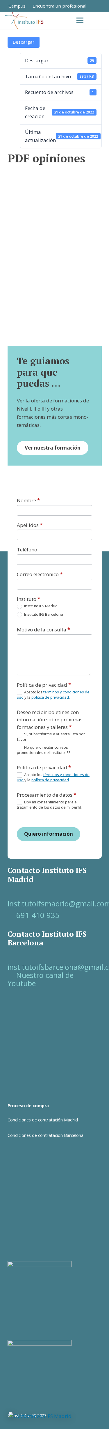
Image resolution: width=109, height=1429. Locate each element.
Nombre (28, 500)
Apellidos (29, 525)
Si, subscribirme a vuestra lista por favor (51, 737)
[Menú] (79, 20)
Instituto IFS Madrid (40, 605)
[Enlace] (100, 6)
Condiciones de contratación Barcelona (45, 1135)
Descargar (23, 42)
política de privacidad (50, 697)
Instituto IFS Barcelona (43, 614)
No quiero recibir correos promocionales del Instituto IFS (44, 750)
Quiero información (48, 833)
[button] (100, 20)
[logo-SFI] (24, 20)
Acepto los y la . (53, 695)
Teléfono (27, 549)
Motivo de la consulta (43, 629)
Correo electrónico (39, 574)
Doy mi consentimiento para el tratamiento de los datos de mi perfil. (49, 805)
